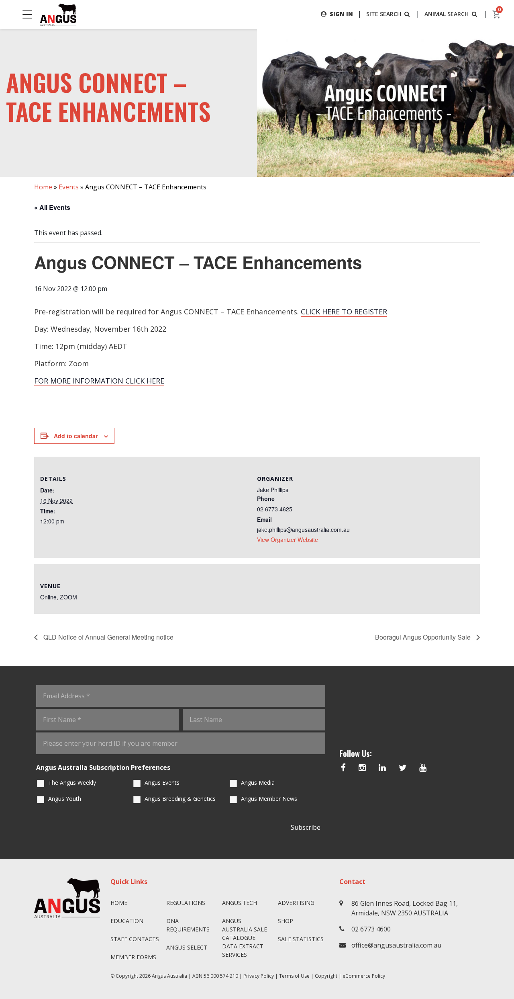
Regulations (185, 903)
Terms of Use (294, 975)
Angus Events (162, 782)
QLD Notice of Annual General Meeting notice (107, 637)
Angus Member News (269, 798)
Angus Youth (64, 798)
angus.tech (239, 903)
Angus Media (258, 782)
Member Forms (133, 957)
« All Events (52, 207)
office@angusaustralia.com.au (396, 945)
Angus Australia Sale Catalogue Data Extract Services (244, 937)
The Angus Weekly (72, 782)
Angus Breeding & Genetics (180, 798)
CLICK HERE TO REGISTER (344, 311)
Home (43, 187)
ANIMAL (446, 14)
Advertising (296, 903)
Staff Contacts (134, 939)
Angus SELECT (186, 947)
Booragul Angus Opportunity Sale (423, 637)
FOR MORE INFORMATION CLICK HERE (99, 381)
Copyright (326, 975)
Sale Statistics (301, 939)
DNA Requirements (188, 925)
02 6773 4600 (371, 929)
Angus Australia (169, 975)
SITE (383, 14)
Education (126, 921)
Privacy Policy (258, 975)
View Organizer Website (287, 539)
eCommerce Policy (364, 975)
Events (69, 187)
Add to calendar (76, 436)
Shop (285, 921)
